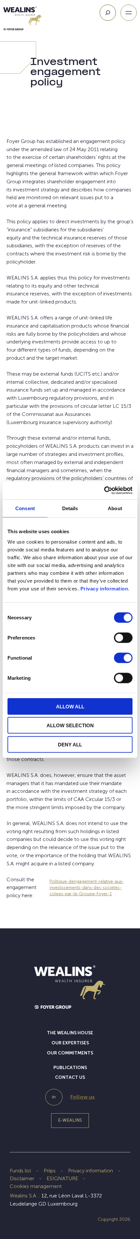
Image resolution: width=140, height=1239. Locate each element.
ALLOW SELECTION (70, 725)
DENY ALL (70, 744)
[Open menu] (128, 13)
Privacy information (104, 588)
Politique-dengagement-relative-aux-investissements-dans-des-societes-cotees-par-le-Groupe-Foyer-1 (86, 887)
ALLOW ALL (70, 706)
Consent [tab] (25, 508)
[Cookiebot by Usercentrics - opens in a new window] (104, 490)
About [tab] (115, 508)
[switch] (123, 638)
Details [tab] (70, 508)
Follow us (82, 1097)
